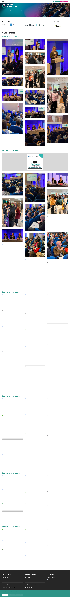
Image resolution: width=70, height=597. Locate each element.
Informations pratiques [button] (61, 10)
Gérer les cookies (18, 594)
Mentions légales (6, 584)
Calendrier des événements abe (9, 587)
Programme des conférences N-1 (32, 580)
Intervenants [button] (31, 10)
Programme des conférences (17, 10)
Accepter (5, 594)
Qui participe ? (28, 577)
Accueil (5, 10)
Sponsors (49, 10)
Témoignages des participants (31, 584)
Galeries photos (28, 587)
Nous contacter (5, 577)
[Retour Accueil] (10, 6)
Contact (56, 1)
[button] (12, 57)
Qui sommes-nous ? (6, 580)
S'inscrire (64, 1)
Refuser (11, 594)
